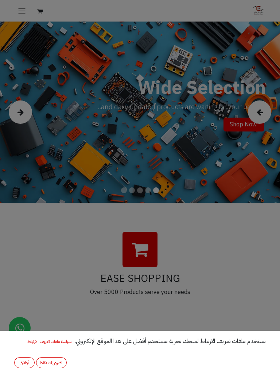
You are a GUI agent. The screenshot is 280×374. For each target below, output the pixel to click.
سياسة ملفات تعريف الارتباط (49, 341)
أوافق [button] (24, 362)
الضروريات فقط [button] (51, 362)
